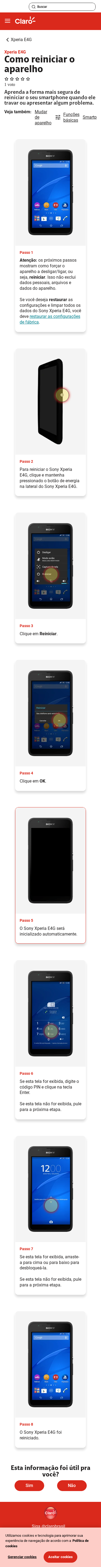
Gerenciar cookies (22, 1557)
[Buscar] (34, 7)
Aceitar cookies (60, 1557)
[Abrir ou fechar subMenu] (7, 21)
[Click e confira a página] (25, 21)
